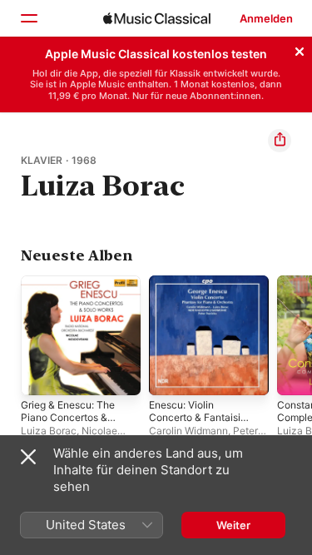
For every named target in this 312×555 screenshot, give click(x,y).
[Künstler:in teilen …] (279, 140)
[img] (156, 18)
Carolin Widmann (188, 430)
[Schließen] (299, 49)
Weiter (233, 525)
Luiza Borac (49, 430)
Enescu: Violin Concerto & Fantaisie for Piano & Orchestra (197, 423)
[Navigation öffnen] (28, 18)
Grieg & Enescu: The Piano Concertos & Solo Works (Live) (68, 417)
